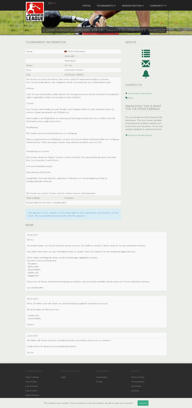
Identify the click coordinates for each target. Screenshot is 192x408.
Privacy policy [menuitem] (137, 381)
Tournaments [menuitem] (105, 5)
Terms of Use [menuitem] (137, 377)
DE (49, 3)
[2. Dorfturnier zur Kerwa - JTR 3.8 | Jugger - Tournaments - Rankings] (35, 11)
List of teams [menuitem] (32, 386)
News (131, 98)
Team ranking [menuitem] (32, 377)
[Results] (145, 53)
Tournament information (140, 93)
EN (54, 3)
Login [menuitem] (63, 377)
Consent (143, 403)
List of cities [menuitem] (31, 381)
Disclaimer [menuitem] (136, 386)
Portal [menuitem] (86, 5)
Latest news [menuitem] (31, 390)
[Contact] (145, 64)
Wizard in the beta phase (140, 135)
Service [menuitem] (135, 371)
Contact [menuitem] (135, 390)
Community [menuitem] (157, 5)
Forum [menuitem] (99, 381)
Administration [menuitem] (132, 5)
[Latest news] (145, 74)
